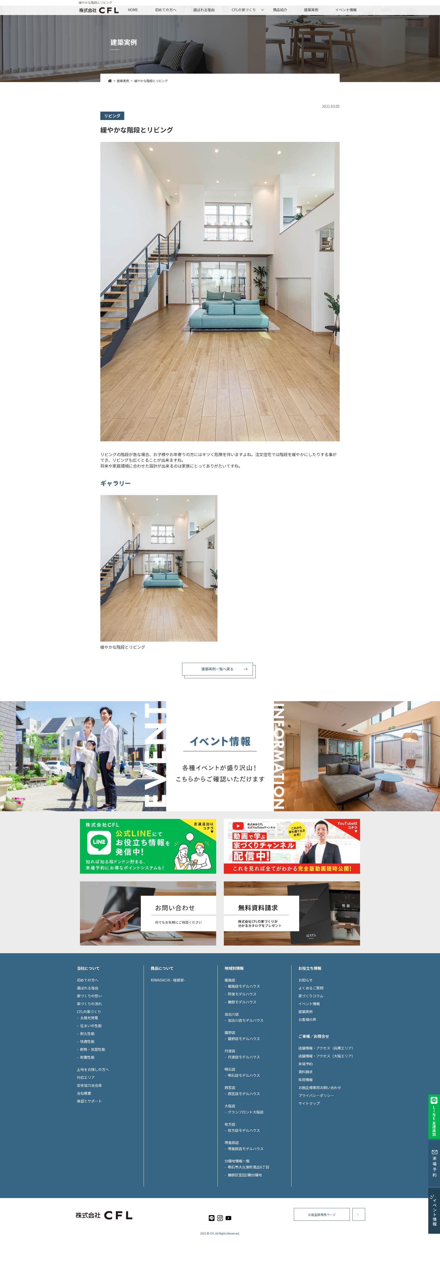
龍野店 (230, 1032)
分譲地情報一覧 (237, 1160)
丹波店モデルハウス (244, 1056)
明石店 (230, 1069)
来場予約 (305, 1063)
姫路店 (230, 980)
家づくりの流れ (89, 1003)
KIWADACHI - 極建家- (168, 980)
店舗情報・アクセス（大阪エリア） (326, 1055)
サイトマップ (309, 1103)
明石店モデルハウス (244, 1075)
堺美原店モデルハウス (246, 1148)
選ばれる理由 (204, 9)
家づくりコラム (310, 995)
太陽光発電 (89, 1017)
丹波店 (230, 1050)
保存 (115, 149)
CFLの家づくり (244, 9)
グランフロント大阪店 (246, 1111)
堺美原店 (232, 1142)
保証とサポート (89, 1101)
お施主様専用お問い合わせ (319, 1087)
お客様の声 (307, 1019)
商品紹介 (280, 9)
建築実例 (311, 9)
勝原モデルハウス (242, 1001)
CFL (212, 1233)
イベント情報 (346, 9)
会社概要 (84, 1093)
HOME (133, 9)
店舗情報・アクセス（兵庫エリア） (326, 1048)
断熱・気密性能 (92, 1049)
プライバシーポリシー (316, 1095)
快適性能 (87, 1041)
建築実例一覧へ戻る (217, 668)
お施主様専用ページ (322, 1214)
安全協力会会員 (89, 1085)
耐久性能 (87, 1033)
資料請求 (305, 1071)
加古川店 (232, 1014)
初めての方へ (165, 9)
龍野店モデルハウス (244, 1038)
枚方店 (230, 1124)
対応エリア (86, 1077)
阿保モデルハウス (242, 994)
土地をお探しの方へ (93, 1069)
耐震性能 (87, 1057)
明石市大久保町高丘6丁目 (248, 1167)
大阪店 (230, 1105)
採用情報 (305, 1079)
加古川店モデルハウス (246, 1020)
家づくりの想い (89, 995)
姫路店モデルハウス (244, 986)
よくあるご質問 (310, 987)
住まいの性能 (91, 1025)
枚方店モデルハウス (244, 1130)
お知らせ (305, 980)
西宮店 (230, 1087)
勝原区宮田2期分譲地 (245, 1174)
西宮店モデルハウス (244, 1093)
